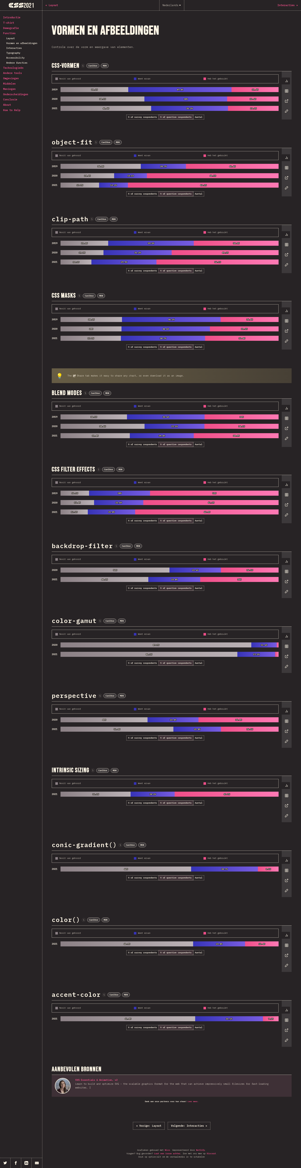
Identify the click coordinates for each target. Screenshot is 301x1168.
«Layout (148, 1125)
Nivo (167, 1150)
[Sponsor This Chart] (83, 66)
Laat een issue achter (167, 1153)
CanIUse (92, 65)
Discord (211, 1153)
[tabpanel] (172, 95)
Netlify (200, 1150)
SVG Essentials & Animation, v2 (96, 1079)
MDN (105, 65)
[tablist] (286, 98)
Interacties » (189, 1125)
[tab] (286, 81)
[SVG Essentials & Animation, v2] (63, 1086)
